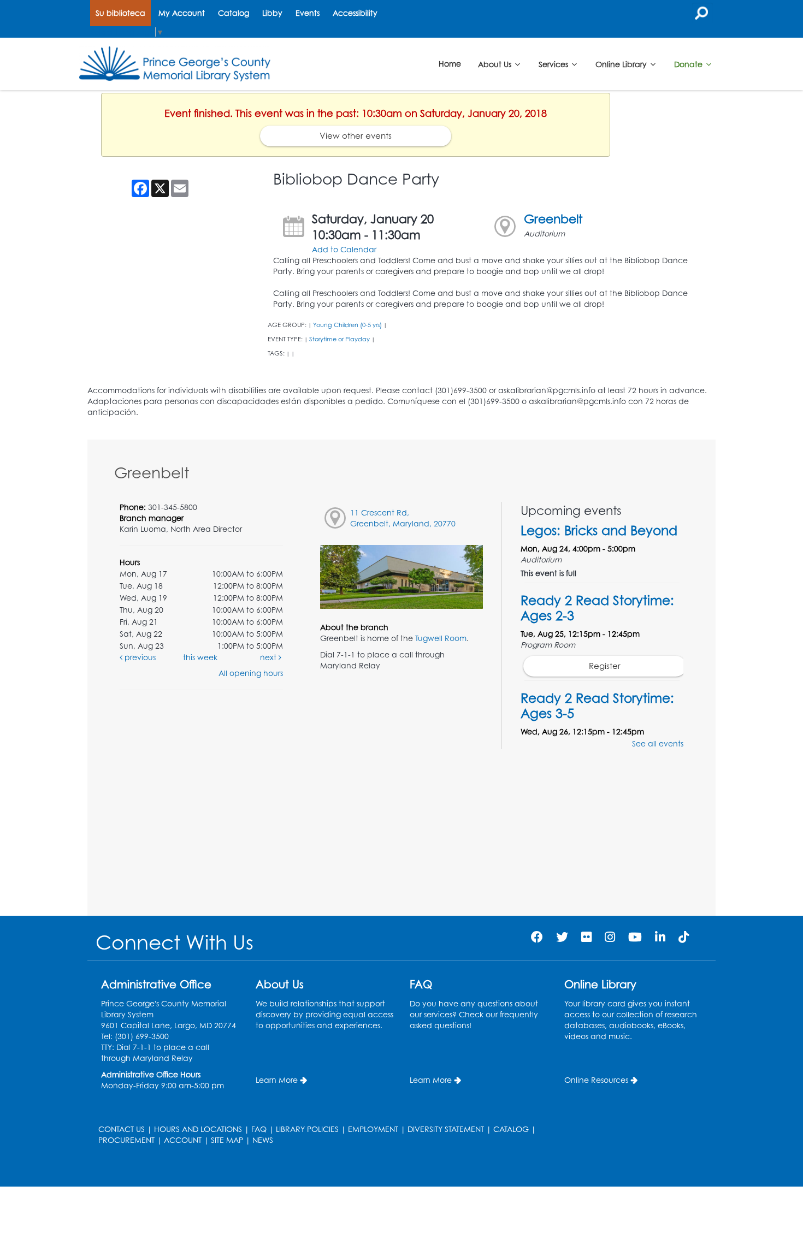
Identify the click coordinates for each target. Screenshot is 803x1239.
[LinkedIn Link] (660, 936)
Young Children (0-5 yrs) (347, 325)
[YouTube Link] (635, 936)
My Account (181, 12)
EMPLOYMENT (373, 1129)
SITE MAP (227, 1140)
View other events (356, 136)
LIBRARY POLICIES (307, 1129)
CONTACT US (121, 1129)
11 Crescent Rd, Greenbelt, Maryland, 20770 (403, 518)
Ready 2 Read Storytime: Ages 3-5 (597, 705)
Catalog (233, 12)
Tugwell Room (441, 638)
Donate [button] (689, 63)
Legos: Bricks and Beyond (599, 530)
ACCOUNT (183, 1140)
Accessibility (355, 12)
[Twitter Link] (562, 936)
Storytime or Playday (339, 339)
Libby (272, 12)
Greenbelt (553, 218)
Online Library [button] (622, 63)
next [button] (269, 657)
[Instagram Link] (610, 936)
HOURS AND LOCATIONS (198, 1129)
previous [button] (139, 657)
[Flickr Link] (586, 936)
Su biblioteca (120, 12)
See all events (657, 743)
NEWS (262, 1140)
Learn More (277, 1079)
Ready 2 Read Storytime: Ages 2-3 (597, 608)
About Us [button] (495, 63)
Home (450, 63)
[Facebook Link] (537, 936)
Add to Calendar (344, 249)
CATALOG (511, 1129)
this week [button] (200, 657)
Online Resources (596, 1079)
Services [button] (554, 63)
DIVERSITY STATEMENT (446, 1129)
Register (605, 666)
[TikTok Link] (683, 936)
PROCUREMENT (126, 1140)
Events (308, 12)
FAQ (259, 1129)
